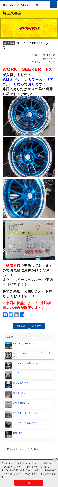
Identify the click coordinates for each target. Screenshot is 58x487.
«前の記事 (21, 325)
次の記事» (37, 325)
